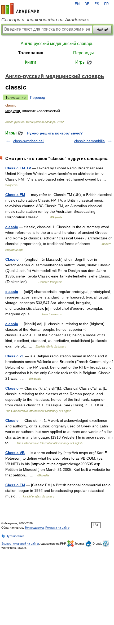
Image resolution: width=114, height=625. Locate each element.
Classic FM (15, 195)
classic (11, 227)
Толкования (30, 53)
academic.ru (20, 8)
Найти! (102, 29)
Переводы (83, 53)
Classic (12, 259)
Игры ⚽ (83, 62)
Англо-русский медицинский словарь (57, 43)
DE (87, 4)
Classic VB (15, 453)
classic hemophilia (89, 141)
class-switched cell (28, 141)
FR (106, 4)
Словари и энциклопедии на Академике (45, 19)
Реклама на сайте (57, 527)
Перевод (37, 97)
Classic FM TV (18, 168)
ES (96, 4)
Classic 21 (14, 356)
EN (77, 4)
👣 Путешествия (12, 536)
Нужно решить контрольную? (55, 133)
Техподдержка (34, 527)
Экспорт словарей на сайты (20, 543)
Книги (30, 62)
